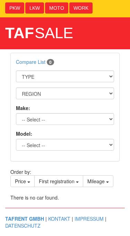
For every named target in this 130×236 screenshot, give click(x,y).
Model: (24, 133)
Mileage (96, 181)
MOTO (56, 8)
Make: (23, 107)
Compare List (34, 61)
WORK (80, 8)
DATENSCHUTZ (23, 225)
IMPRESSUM (89, 218)
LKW (34, 8)
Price (21, 181)
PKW (14, 8)
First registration (57, 181)
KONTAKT (59, 218)
